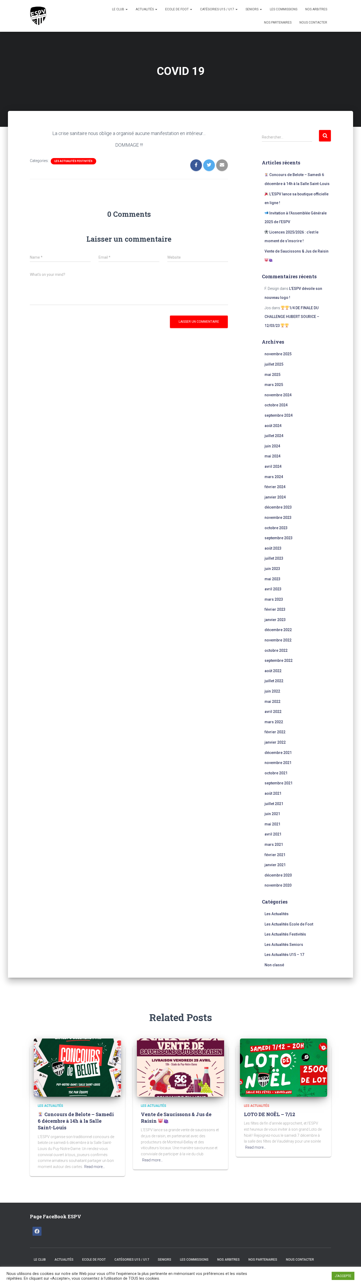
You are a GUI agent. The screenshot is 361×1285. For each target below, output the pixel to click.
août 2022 (273, 671)
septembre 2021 (279, 783)
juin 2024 (272, 446)
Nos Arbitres (316, 9)
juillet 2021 (274, 804)
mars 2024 (274, 477)
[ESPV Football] (39, 16)
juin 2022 (272, 691)
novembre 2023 (278, 517)
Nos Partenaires (277, 22)
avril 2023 (273, 589)
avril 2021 (273, 834)
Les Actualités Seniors (284, 944)
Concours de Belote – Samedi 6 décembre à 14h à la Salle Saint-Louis (76, 1121)
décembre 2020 (278, 875)
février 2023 (275, 609)
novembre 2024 (278, 395)
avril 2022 (273, 711)
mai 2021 (272, 824)
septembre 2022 (279, 660)
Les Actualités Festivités (73, 161)
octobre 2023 (276, 528)
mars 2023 (274, 599)
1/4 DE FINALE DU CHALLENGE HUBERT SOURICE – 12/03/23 (292, 317)
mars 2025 (274, 385)
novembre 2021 (278, 763)
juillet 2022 (274, 681)
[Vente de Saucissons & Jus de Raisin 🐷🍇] (180, 1067)
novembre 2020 (278, 885)
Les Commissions (283, 9)
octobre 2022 (276, 650)
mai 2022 (272, 701)
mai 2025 (272, 374)
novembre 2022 (278, 640)
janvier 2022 (275, 742)
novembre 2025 (278, 354)
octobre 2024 (276, 405)
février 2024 (275, 487)
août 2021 (273, 793)
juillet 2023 (274, 558)
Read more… (94, 1167)
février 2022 (275, 732)
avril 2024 (273, 466)
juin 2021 (272, 814)
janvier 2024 (275, 497)
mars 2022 (274, 722)
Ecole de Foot (177, 9)
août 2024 (273, 426)
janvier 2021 (275, 865)
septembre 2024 (279, 415)
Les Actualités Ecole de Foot (289, 924)
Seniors (252, 9)
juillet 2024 (274, 436)
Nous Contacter (313, 22)
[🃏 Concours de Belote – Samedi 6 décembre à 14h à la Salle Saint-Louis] (77, 1067)
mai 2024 (272, 456)
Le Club (118, 9)
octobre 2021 (276, 773)
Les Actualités (277, 914)
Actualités (145, 9)
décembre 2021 (278, 753)
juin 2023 (272, 569)
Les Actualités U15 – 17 (284, 954)
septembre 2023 (279, 538)
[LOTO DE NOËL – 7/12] (283, 1067)
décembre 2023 (278, 507)
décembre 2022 (278, 630)
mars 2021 (274, 844)
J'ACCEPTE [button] (343, 1276)
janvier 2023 (275, 620)
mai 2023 (272, 579)
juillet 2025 (274, 364)
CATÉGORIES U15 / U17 (217, 9)
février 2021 (275, 855)
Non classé (274, 965)
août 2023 (273, 548)
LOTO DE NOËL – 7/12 (269, 1114)
